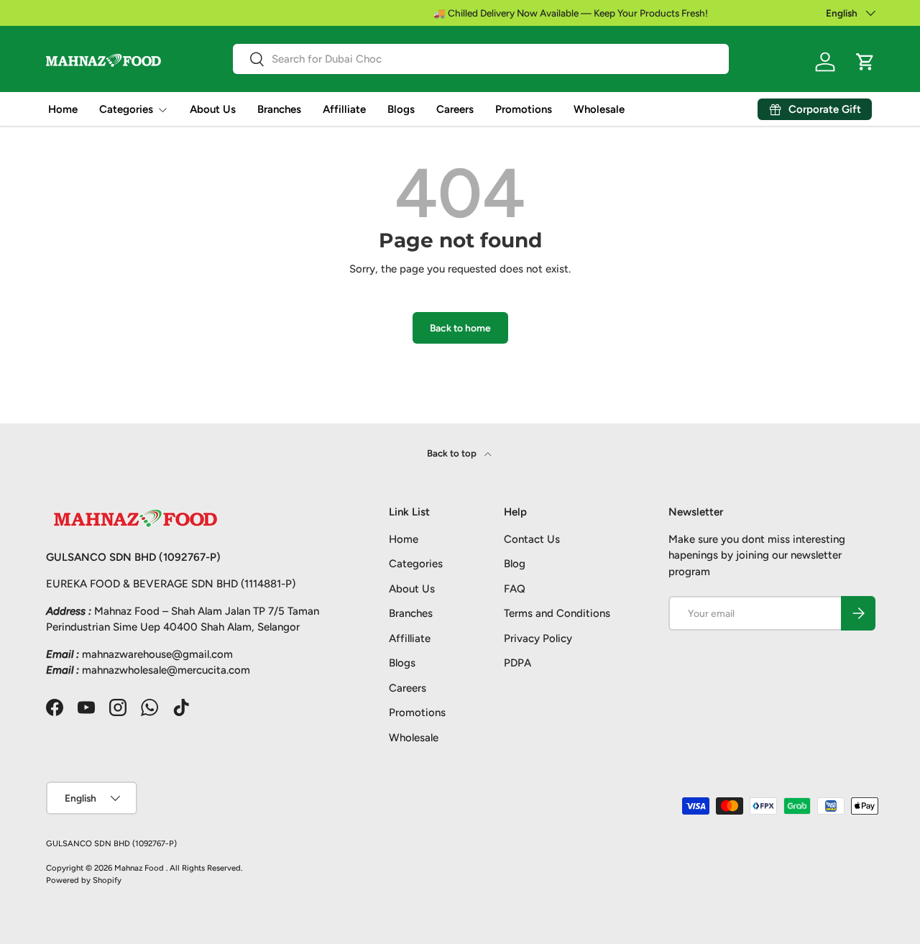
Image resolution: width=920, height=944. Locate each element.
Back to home (460, 328)
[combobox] (481, 59)
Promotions (523, 109)
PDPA (517, 662)
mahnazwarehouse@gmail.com (157, 654)
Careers (455, 109)
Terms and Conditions (557, 613)
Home (63, 109)
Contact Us (532, 539)
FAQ (514, 588)
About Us (213, 109)
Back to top (453, 453)
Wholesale (599, 109)
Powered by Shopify (83, 880)
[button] (865, 62)
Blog (514, 563)
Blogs (401, 109)
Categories (126, 109)
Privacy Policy (538, 638)
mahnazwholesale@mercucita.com (166, 670)
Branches (279, 109)
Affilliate (344, 109)
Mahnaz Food (140, 868)
